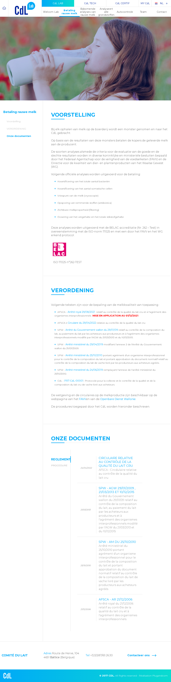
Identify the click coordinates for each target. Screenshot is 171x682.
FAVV (82, 399)
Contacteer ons (138, 655)
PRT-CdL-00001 (73, 380)
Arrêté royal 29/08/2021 (82, 311)
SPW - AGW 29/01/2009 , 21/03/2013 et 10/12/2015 (118, 509)
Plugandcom (160, 675)
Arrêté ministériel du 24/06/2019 (84, 369)
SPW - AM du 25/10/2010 (118, 565)
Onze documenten (19, 136)
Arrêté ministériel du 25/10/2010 (83, 355)
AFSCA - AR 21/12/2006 (118, 609)
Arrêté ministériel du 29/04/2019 (84, 344)
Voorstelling (14, 121)
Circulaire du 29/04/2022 (82, 322)
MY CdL (145, 3)
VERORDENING (16, 128)
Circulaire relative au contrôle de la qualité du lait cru (118, 467)
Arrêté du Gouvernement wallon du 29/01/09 (91, 329)
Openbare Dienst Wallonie (118, 399)
